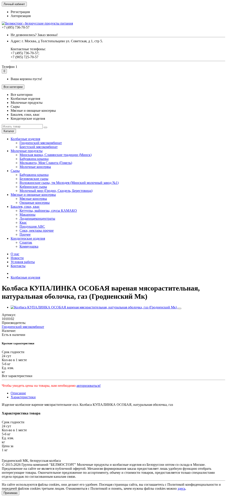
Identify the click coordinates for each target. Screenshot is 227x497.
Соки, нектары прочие (37, 230)
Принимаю (11, 493)
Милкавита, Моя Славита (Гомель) (46, 163)
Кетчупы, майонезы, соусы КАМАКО (48, 210)
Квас (23, 222)
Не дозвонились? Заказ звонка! (34, 35)
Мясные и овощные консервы (33, 194)
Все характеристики (17, 376)
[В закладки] (179, 308)
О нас (15, 254)
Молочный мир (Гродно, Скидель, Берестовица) (56, 191)
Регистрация (20, 12)
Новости (17, 258)
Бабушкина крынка (34, 159)
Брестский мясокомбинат (39, 147)
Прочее (25, 234)
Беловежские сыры (34, 179)
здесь (181, 488)
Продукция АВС (32, 226)
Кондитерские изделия (28, 238)
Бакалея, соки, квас (25, 206)
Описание (18, 393)
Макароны (27, 214)
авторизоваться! (88, 385)
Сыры (15, 171)
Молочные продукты (27, 151)
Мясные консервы (33, 198)
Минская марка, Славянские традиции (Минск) (56, 155)
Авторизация (21, 16)
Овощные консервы (35, 202)
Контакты (18, 266)
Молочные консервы (35, 167)
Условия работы (23, 262)
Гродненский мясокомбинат (41, 143)
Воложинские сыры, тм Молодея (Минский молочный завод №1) (69, 183)
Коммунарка (29, 246)
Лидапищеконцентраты (37, 218)
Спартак (26, 242)
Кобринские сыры (33, 187)
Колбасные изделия (25, 139)
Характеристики (23, 397)
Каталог (9, 131)
